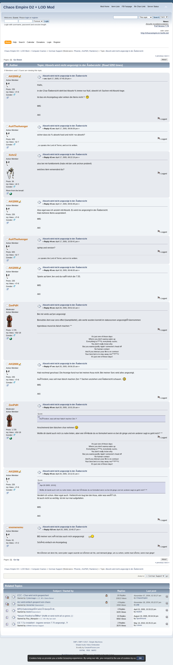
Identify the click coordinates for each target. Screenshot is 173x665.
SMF (75, 642)
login (27, 18)
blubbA (29, 612)
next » (166, 56)
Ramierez (93, 51)
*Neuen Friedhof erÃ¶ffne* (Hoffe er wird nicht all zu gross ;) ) (45, 616)
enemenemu (16, 527)
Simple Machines (95, 642)
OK (140, 658)
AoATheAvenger (18, 126)
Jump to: (141, 576)
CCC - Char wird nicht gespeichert (33, 595)
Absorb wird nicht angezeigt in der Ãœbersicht (65, 76)
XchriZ (13, 154)
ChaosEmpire (141, 598)
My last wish (51, 619)
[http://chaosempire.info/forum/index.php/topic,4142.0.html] (10, 339)
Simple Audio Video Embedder (88, 645)
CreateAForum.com (92, 647)
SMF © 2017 (83, 642)
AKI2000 (13, 76)
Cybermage (31, 598)
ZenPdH (85, 51)
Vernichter (30, 605)
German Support (38, 626)
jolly (137, 605)
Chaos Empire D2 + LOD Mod (28, 7)
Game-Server (49, 598)
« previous (159, 56)
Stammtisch (39, 605)
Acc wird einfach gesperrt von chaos (33, 602)
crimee (29, 626)
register (35, 18)
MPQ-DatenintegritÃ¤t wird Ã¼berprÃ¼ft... (36, 609)
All (42, 598)
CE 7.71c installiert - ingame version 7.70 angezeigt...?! (42, 623)
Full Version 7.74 (161, 26)
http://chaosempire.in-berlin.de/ (155, 33)
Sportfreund (141, 618)
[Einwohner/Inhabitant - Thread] (10, 194)
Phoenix (77, 51)
